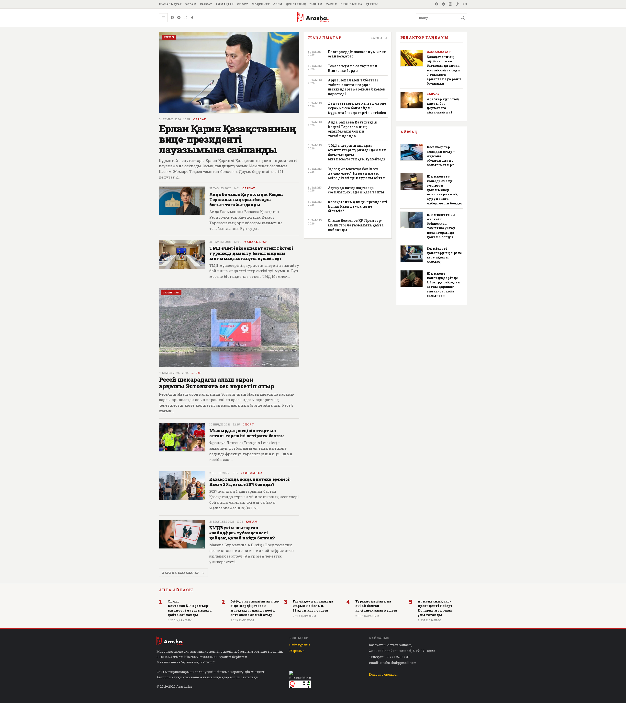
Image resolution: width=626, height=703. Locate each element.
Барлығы (379, 38)
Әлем (277, 4)
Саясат (206, 4)
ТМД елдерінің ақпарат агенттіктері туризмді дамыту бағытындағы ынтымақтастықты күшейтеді (251, 253)
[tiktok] (457, 4)
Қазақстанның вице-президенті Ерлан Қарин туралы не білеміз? (357, 206)
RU (464, 4)
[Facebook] (436, 4)
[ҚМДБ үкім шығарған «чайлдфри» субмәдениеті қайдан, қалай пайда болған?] (182, 542)
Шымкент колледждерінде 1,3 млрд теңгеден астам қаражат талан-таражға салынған (443, 284)
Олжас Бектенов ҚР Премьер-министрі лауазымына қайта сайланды (356, 225)
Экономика (351, 4)
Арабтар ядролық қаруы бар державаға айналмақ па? (443, 106)
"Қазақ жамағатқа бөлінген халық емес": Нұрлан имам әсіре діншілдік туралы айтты (357, 173)
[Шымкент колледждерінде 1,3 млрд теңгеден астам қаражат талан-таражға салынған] (411, 278)
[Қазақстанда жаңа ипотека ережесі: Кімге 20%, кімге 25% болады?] (182, 491)
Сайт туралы (299, 645)
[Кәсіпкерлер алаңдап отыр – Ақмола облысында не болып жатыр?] (411, 152)
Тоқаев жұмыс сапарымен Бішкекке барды (352, 68)
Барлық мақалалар (181, 572)
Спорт (242, 4)
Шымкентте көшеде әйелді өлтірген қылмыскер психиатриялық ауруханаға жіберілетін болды (444, 189)
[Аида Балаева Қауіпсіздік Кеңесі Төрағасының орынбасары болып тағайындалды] (182, 209)
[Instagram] (450, 4)
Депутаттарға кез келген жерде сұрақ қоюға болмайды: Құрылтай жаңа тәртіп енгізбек (357, 108)
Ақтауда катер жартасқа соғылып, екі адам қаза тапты (356, 190)
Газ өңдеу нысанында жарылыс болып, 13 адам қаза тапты (313, 606)
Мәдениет (261, 4)
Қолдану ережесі (383, 674)
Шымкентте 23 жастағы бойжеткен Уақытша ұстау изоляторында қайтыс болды (441, 225)
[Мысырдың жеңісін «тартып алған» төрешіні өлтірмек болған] (182, 443)
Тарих (331, 4)
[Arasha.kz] (312, 17)
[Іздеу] (462, 17)
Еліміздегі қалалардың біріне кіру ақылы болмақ (444, 255)
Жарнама (296, 650)
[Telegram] (443, 4)
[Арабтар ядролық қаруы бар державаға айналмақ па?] (411, 100)
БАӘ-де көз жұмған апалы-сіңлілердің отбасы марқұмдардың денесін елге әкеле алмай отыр (254, 608)
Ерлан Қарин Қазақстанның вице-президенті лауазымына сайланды (227, 139)
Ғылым (316, 4)
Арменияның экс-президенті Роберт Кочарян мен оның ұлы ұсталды (435, 608)
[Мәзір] (163, 17)
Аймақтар (225, 4)
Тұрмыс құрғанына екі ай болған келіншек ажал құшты (376, 606)
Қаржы (372, 4)
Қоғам (190, 4)
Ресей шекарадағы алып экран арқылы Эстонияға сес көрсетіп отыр (216, 383)
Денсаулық (296, 4)
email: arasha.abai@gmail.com (392, 662)
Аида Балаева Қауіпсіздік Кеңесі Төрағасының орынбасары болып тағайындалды (246, 199)
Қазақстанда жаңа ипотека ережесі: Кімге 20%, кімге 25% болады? (249, 481)
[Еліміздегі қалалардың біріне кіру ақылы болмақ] (411, 253)
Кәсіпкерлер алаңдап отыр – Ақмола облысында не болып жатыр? (441, 156)
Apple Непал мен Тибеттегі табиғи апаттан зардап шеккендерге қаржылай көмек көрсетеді (356, 87)
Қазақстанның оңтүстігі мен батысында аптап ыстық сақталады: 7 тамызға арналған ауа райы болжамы (444, 70)
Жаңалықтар (170, 4)
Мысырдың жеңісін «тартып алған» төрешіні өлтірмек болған (246, 433)
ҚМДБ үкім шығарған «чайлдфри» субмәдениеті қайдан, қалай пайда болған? (242, 533)
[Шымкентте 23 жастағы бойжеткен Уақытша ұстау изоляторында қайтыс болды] (411, 220)
